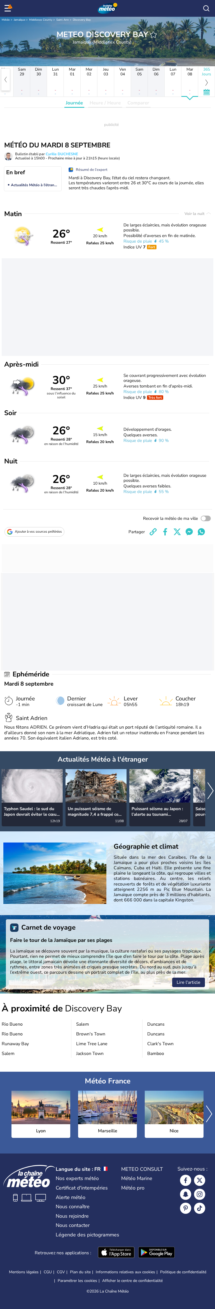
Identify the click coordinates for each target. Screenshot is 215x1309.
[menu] (8, 8)
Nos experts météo (77, 1178)
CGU (48, 1272)
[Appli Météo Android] (156, 1253)
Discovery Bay (82, 20)
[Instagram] (199, 1194)
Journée (74, 103)
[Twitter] (199, 1180)
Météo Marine (136, 1178)
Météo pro (132, 1187)
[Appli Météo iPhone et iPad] (116, 1253)
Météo (6, 20)
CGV (61, 1272)
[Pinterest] (185, 1208)
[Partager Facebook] (165, 531)
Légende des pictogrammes (87, 1234)
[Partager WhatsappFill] (201, 531)
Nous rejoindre (72, 1216)
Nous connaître (73, 1206)
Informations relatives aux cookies (125, 1272)
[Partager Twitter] (177, 531)
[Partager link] (153, 531)
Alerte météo (70, 1197)
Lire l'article (188, 982)
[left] (5, 79)
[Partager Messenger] (189, 531)
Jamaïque (19, 20)
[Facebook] (185, 1180)
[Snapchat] (185, 1194)
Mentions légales (24, 1272)
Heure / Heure (105, 103)
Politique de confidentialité (183, 1272)
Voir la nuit (194, 213)
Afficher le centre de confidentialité (132, 1281)
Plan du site (80, 1272)
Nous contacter (73, 1225)
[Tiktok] (199, 1208)
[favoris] (153, 35)
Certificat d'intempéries (82, 1187)
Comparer (138, 103)
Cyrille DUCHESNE (62, 154)
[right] (210, 791)
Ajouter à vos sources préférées (38, 531)
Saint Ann (62, 20)
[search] (206, 8)
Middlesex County (40, 20)
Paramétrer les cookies (77, 1281)
